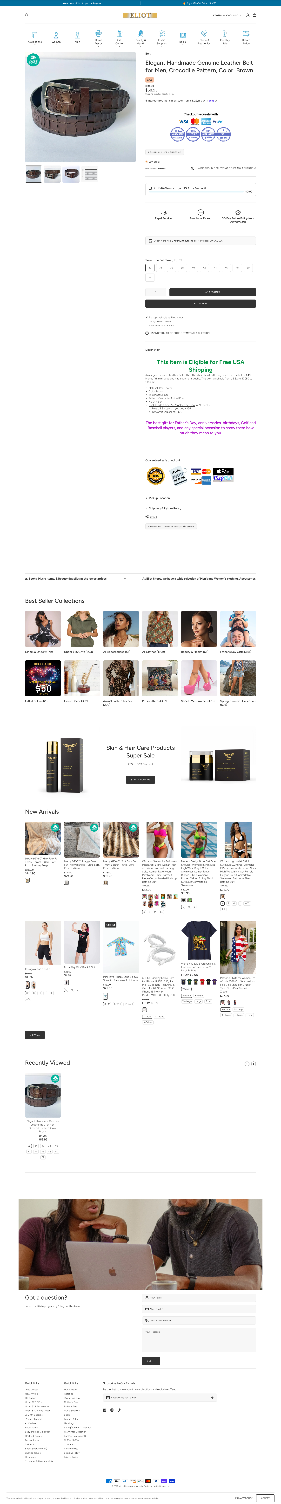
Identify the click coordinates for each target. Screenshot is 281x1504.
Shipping (149, 94)
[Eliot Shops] (140, 15)
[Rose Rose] (156, 903)
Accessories (31, 1427)
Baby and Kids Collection (37, 1431)
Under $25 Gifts (33, 1402)
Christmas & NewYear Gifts (39, 1461)
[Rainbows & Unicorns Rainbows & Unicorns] (105, 996)
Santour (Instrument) (75, 1436)
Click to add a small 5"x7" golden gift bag (172, 405)
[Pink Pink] (144, 896)
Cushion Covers (33, 1453)
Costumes (69, 1444)
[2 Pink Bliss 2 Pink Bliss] (156, 896)
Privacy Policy (71, 1457)
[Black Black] (150, 897)
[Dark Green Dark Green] (189, 981)
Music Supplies (72, 1410)
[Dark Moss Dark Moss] (33, 985)
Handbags (69, 1423)
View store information (161, 325)
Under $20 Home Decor (37, 1410)
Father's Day (70, 1406)
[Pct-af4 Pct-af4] (222, 1002)
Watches (68, 1393)
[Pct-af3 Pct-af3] (235, 1002)
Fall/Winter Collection (75, 1431)
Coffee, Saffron (72, 1440)
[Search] (26, 15)
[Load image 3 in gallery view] (71, 174)
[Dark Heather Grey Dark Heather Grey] (196, 981)
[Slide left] (247, 1064)
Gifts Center (31, 1389)
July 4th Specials (34, 1415)
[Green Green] (163, 904)
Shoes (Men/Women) (36, 1448)
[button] (35, 37)
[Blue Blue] (163, 896)
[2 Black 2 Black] (169, 896)
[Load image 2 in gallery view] (52, 174)
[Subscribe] (213, 1398)
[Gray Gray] (66, 883)
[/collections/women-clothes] (140, 1244)
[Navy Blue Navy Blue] (183, 981)
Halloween (30, 1398)
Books (67, 1415)
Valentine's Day (72, 1398)
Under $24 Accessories (37, 1406)
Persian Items (32, 1440)
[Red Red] (202, 981)
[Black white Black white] (222, 896)
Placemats (30, 1457)
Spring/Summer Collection (77, 1427)
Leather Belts (71, 1419)
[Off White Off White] (144, 1009)
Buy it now (200, 303)
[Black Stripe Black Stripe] (150, 904)
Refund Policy (71, 1448)
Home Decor (70, 1389)
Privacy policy (244, 1498)
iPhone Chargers (33, 1419)
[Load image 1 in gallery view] (33, 174)
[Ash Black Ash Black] (144, 903)
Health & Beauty (33, 1436)
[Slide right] (253, 1064)
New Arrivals (31, 1393)
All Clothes (30, 1423)
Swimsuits (30, 1444)
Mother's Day (71, 1402)
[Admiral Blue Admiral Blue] (175, 896)
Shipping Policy (72, 1453)
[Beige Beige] (27, 880)
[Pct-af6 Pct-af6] (228, 1002)
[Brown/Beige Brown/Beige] (105, 883)
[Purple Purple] (214, 981)
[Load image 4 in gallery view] (89, 174)
